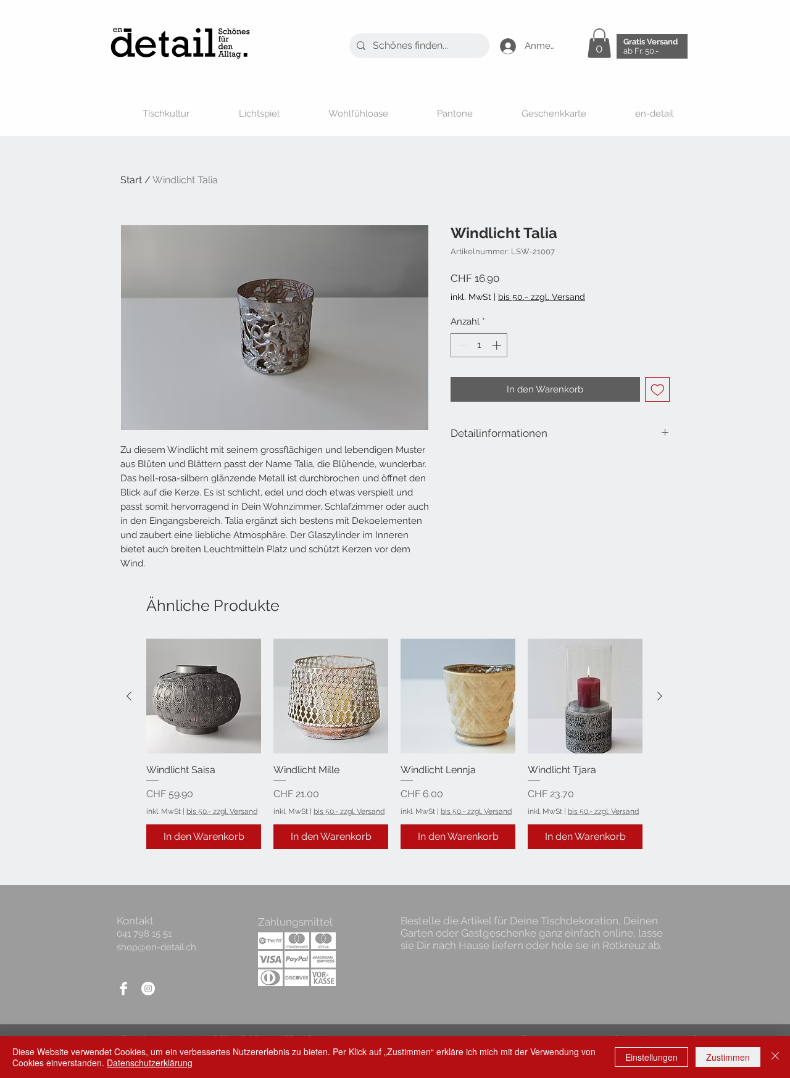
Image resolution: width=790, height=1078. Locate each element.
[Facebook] (123, 988)
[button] (599, 43)
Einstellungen (651, 1057)
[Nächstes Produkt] (659, 696)
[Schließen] (775, 1057)
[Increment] (497, 345)
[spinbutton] (479, 345)
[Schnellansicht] (203, 696)
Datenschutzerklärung (150, 1062)
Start (131, 180)
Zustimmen (728, 1057)
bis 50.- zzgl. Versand (221, 811)
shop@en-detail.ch (156, 947)
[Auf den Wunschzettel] (657, 389)
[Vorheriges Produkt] (129, 696)
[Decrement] (460, 345)
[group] (394, 744)
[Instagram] (148, 988)
